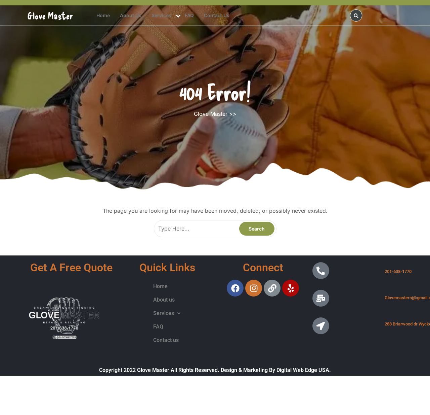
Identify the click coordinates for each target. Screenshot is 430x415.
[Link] (272, 288)
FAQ (189, 15)
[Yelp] (290, 288)
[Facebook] (235, 288)
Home (103, 15)
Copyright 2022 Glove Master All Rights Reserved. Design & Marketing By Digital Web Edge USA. (215, 370)
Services (161, 15)
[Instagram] (253, 288)
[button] (166, 313)
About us (130, 15)
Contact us (216, 15)
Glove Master (50, 15)
